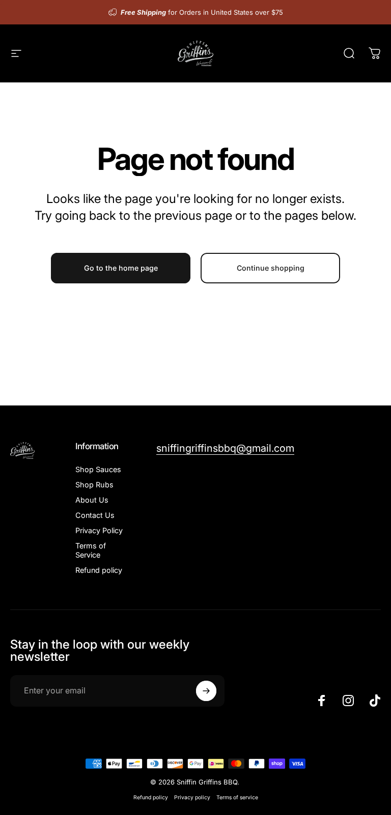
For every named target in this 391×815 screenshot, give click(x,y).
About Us (91, 500)
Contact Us (95, 515)
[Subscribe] (206, 691)
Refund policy (98, 570)
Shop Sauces (98, 469)
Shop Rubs (94, 484)
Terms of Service (90, 550)
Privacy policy (192, 797)
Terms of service (237, 797)
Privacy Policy (99, 530)
